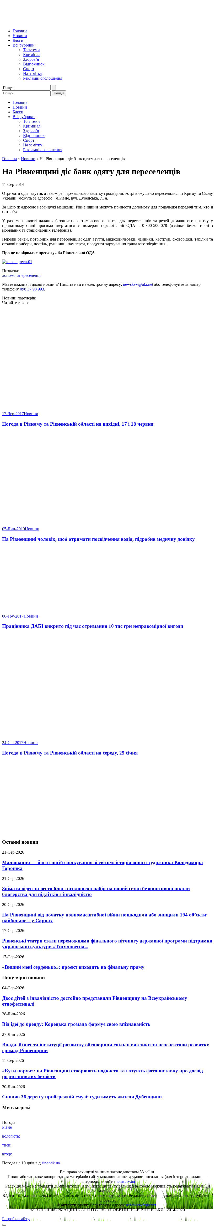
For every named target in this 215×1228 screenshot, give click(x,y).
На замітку (32, 73)
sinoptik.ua (51, 1163)
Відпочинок (34, 64)
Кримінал (31, 54)
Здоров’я (31, 59)
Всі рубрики (24, 45)
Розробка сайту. (16, 1218)
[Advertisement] (107, 797)
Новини (20, 35)
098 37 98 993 (32, 289)
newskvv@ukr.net (138, 284)
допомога (10, 275)
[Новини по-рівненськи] (67, 22)
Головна (20, 31)
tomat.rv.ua (125, 1181)
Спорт (28, 69)
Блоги (18, 40)
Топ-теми (31, 50)
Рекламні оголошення (42, 78)
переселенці (30, 275)
